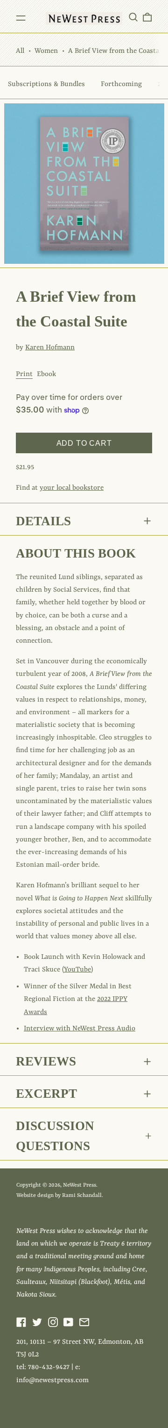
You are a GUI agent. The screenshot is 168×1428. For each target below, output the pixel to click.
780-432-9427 (49, 1367)
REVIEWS (46, 1061)
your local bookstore (72, 488)
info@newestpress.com (52, 1381)
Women (46, 51)
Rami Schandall (82, 1195)
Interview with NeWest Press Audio (79, 1029)
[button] (133, 17)
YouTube (77, 970)
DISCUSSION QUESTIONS (55, 1136)
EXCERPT (46, 1094)
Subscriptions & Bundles (46, 84)
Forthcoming (121, 84)
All (20, 51)
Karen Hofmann (50, 348)
